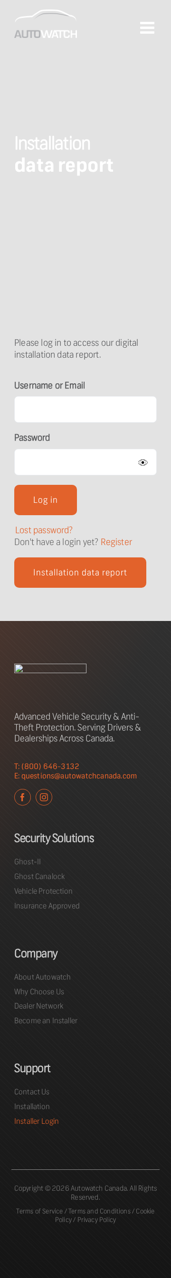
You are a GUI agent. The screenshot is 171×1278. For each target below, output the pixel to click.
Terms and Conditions (99, 1211)
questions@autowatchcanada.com (79, 775)
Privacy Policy (96, 1219)
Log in (45, 500)
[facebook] (22, 797)
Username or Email (49, 385)
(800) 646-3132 (50, 766)
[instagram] (44, 797)
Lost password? (44, 530)
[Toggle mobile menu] (148, 27)
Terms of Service (39, 1211)
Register (117, 542)
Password (32, 437)
